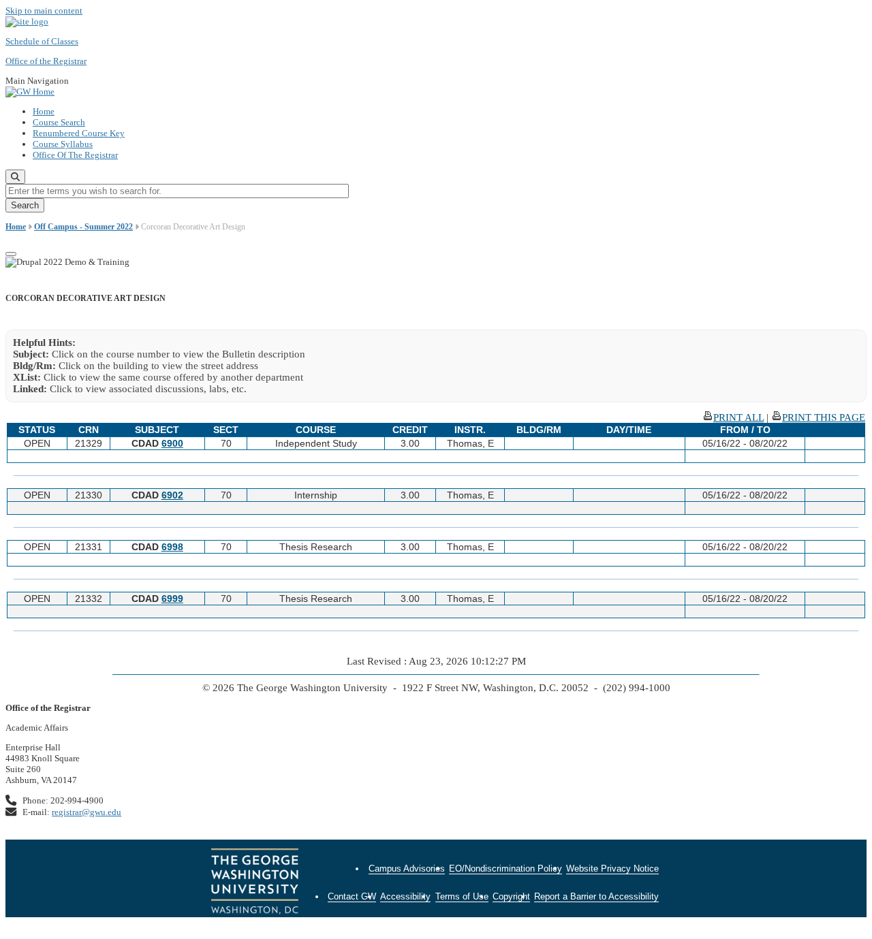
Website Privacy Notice (612, 868)
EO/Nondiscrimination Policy (505, 868)
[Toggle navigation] (10, 254)
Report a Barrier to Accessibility (596, 896)
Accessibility (405, 896)
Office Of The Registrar (75, 155)
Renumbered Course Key (79, 133)
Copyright (511, 896)
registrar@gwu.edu (86, 812)
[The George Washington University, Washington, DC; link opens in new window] (254, 883)
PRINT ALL (738, 417)
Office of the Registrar (46, 61)
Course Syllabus (63, 144)
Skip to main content (43, 10)
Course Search (59, 122)
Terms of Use (461, 896)
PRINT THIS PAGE (823, 417)
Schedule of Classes (41, 41)
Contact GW (352, 896)
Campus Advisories (407, 868)
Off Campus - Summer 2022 (83, 227)
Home (43, 111)
